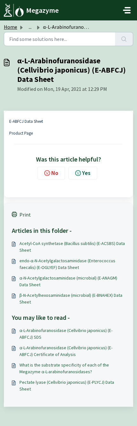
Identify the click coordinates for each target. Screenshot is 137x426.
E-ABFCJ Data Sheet (26, 121)
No (54, 173)
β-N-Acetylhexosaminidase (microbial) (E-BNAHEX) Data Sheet (70, 298)
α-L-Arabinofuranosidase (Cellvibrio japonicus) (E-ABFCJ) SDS (65, 333)
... (30, 27)
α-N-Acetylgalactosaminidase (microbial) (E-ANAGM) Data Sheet (68, 281)
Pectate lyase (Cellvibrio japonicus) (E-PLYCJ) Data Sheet (66, 385)
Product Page (21, 133)
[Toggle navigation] (126, 10)
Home (10, 27)
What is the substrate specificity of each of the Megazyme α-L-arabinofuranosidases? (64, 368)
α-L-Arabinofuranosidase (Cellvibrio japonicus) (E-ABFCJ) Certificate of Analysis (65, 351)
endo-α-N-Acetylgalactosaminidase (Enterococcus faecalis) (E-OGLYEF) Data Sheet (67, 264)
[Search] (124, 39)
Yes (86, 173)
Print (25, 214)
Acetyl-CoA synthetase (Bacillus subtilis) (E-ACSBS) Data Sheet (72, 247)
